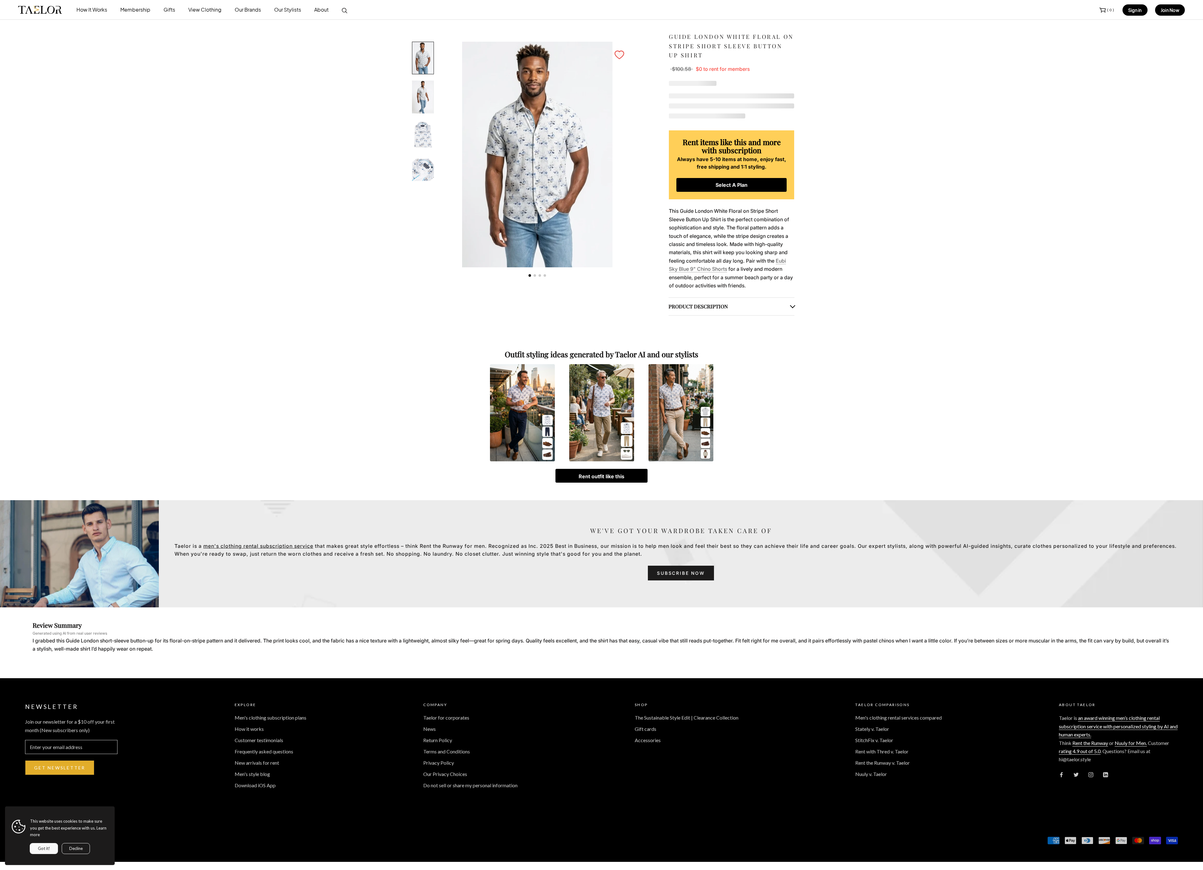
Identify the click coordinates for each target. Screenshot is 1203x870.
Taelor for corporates (446, 718)
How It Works (91, 9)
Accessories (648, 740)
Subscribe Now (681, 573)
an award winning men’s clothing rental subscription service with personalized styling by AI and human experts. (1118, 726)
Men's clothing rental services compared (898, 718)
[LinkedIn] (1105, 774)
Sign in (1135, 10)
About (321, 9)
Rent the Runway (1090, 743)
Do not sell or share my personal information (470, 785)
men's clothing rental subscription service (258, 546)
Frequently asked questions (264, 751)
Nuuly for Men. (1131, 743)
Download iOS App (255, 785)
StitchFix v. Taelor (874, 740)
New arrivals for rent (257, 763)
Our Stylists (287, 9)
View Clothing (204, 9)
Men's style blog (252, 774)
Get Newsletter (59, 767)
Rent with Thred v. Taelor (882, 751)
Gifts (169, 9)
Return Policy (437, 740)
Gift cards (645, 729)
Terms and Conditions (446, 751)
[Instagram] (1090, 774)
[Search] (344, 10)
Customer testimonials (259, 740)
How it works (249, 729)
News (429, 729)
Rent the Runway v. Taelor (882, 763)
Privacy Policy (438, 763)
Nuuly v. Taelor (871, 774)
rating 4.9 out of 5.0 (1080, 751)
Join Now (1170, 10)
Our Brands (248, 9)
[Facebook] (1061, 774)
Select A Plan (731, 185)
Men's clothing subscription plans (270, 718)
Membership (135, 9)
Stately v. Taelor (872, 729)
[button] (619, 55)
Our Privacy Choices (445, 774)
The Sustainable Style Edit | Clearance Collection (686, 718)
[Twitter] (1076, 774)
